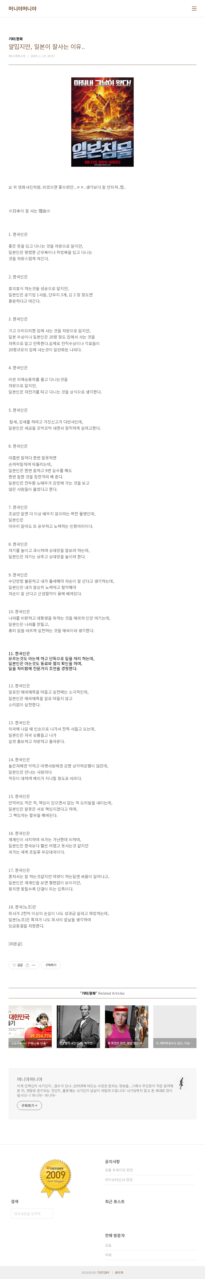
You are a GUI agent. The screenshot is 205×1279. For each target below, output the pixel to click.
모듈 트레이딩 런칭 (119, 1169)
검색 (48, 1213)
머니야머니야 (22, 8)
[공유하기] (27, 965)
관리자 (119, 1272)
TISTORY (104, 1272)
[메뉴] (194, 8)
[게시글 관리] (33, 965)
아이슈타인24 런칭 (119, 1179)
